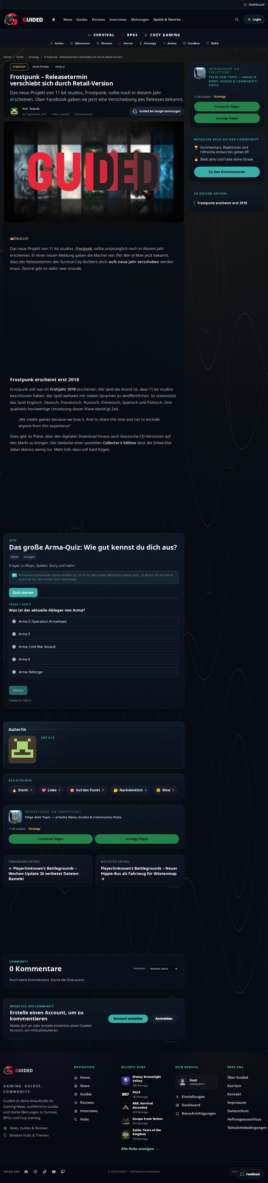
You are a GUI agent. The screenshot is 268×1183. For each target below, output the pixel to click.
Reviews (98, 19)
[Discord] (26, 1172)
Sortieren (139, 968)
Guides (81, 19)
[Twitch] (63, 1172)
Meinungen (140, 19)
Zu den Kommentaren (227, 172)
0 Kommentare (83, 114)
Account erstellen (128, 1018)
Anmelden (164, 1018)
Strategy (33, 57)
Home (54, 19)
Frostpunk (40, 67)
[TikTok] (45, 1172)
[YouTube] (54, 1172)
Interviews (118, 19)
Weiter (18, 690)
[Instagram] (35, 1172)
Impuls (35, 109)
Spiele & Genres (166, 19)
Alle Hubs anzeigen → (139, 1148)
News (67, 19)
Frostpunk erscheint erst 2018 (222, 203)
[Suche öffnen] (236, 19)
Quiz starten (23, 592)
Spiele (19, 57)
